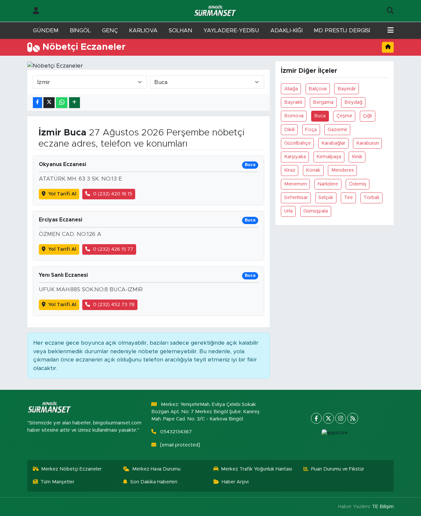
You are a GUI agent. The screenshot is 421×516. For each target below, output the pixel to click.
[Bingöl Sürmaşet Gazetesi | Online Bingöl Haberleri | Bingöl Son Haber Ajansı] (216, 11)
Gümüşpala (315, 211)
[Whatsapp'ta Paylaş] (61, 102)
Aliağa (291, 88)
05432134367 (176, 431)
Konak (313, 170)
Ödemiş (357, 184)
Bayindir (346, 88)
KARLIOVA (143, 30)
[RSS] (352, 418)
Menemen (295, 184)
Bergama (323, 102)
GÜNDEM (46, 30)
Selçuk (325, 197)
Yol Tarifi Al (62, 193)
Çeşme (344, 115)
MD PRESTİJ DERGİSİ (342, 30)
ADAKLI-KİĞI (286, 30)
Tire (348, 197)
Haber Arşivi (235, 481)
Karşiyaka (295, 156)
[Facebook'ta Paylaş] (37, 102)
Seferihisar (296, 197)
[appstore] (334, 433)
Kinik (357, 156)
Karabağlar (333, 143)
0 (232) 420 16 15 (112, 193)
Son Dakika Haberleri (153, 481)
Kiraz (289, 170)
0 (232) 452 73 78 (114, 304)
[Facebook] (316, 418)
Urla (288, 211)
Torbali (371, 197)
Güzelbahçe (297, 143)
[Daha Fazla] (74, 102)
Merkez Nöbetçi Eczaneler (71, 469)
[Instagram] (340, 418)
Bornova (294, 115)
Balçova (318, 88)
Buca (320, 115)
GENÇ (110, 30)
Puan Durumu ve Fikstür (337, 469)
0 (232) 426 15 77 (113, 249)
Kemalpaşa (328, 156)
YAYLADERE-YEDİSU (231, 30)
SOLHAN (180, 30)
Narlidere (327, 184)
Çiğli (367, 115)
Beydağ (353, 102)
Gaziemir (337, 129)
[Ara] (390, 11)
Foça (311, 129)
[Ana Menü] (390, 30)
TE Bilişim (383, 506)
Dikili (289, 129)
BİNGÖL (80, 30)
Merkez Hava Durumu (156, 469)
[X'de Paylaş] (49, 102)
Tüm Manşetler (57, 481)
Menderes (342, 170)
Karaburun (367, 143)
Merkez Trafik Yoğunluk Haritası (256, 469)
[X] (328, 418)
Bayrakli (293, 102)
